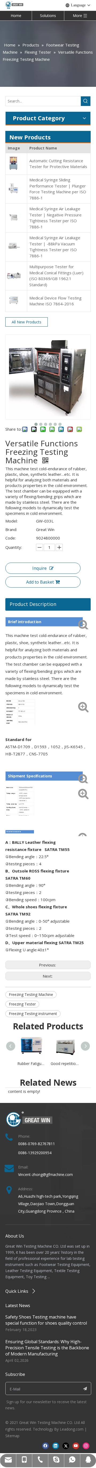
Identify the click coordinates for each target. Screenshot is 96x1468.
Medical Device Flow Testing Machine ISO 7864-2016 (55, 301)
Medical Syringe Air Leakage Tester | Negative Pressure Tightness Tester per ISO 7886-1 (55, 217)
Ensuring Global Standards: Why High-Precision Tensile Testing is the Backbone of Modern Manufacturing (47, 1348)
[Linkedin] (55, 1445)
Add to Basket (40, 582)
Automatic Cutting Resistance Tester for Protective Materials (58, 163)
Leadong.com (71, 1429)
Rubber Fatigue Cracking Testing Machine (31, 1063)
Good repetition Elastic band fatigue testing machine (65, 1063)
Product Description (33, 604)
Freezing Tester (22, 1004)
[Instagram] (86, 1445)
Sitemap (12, 1435)
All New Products (26, 321)
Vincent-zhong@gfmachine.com (45, 1174)
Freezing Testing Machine (31, 994)
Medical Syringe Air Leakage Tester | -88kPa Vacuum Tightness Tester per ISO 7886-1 (54, 246)
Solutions (48, 15)
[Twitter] (65, 1445)
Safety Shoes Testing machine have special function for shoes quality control (46, 1320)
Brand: (11, 529)
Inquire (39, 568)
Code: (10, 538)
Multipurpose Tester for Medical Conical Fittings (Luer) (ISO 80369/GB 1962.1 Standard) (56, 275)
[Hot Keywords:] (85, 101)
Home (16, 15)
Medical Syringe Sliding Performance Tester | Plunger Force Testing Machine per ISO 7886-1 (57, 188)
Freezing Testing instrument (33, 1013)
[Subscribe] (85, 1388)
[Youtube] (76, 1445)
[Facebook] (45, 1445)
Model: (11, 521)
